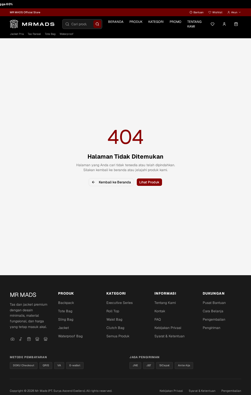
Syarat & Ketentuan (169, 336)
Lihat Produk (149, 182)
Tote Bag (50, 34)
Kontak (159, 311)
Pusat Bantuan (214, 302)
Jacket (63, 328)
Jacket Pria (17, 34)
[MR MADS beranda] (33, 24)
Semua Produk (117, 336)
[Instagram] (12, 339)
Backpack (66, 302)
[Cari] (97, 24)
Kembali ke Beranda (115, 182)
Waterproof (66, 34)
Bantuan (198, 12)
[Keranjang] (236, 24)
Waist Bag (114, 319)
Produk (135, 22)
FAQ (157, 319)
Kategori (156, 22)
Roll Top (112, 311)
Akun (234, 12)
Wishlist (217, 12)
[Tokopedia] (37, 339)
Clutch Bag (115, 328)
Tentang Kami (194, 24)
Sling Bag (65, 319)
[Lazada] (45, 339)
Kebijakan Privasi (167, 328)
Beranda (116, 22)
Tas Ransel (34, 34)
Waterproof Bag (70, 336)
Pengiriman (211, 328)
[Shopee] (29, 339)
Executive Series (119, 302)
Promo (175, 22)
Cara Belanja (213, 311)
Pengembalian (214, 319)
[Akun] (224, 24)
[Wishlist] (212, 24)
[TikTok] (21, 339)
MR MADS (23, 295)
